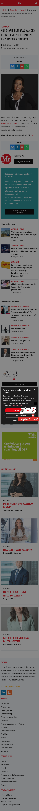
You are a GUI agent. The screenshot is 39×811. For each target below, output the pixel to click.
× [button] (34, 389)
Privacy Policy (17, 405)
